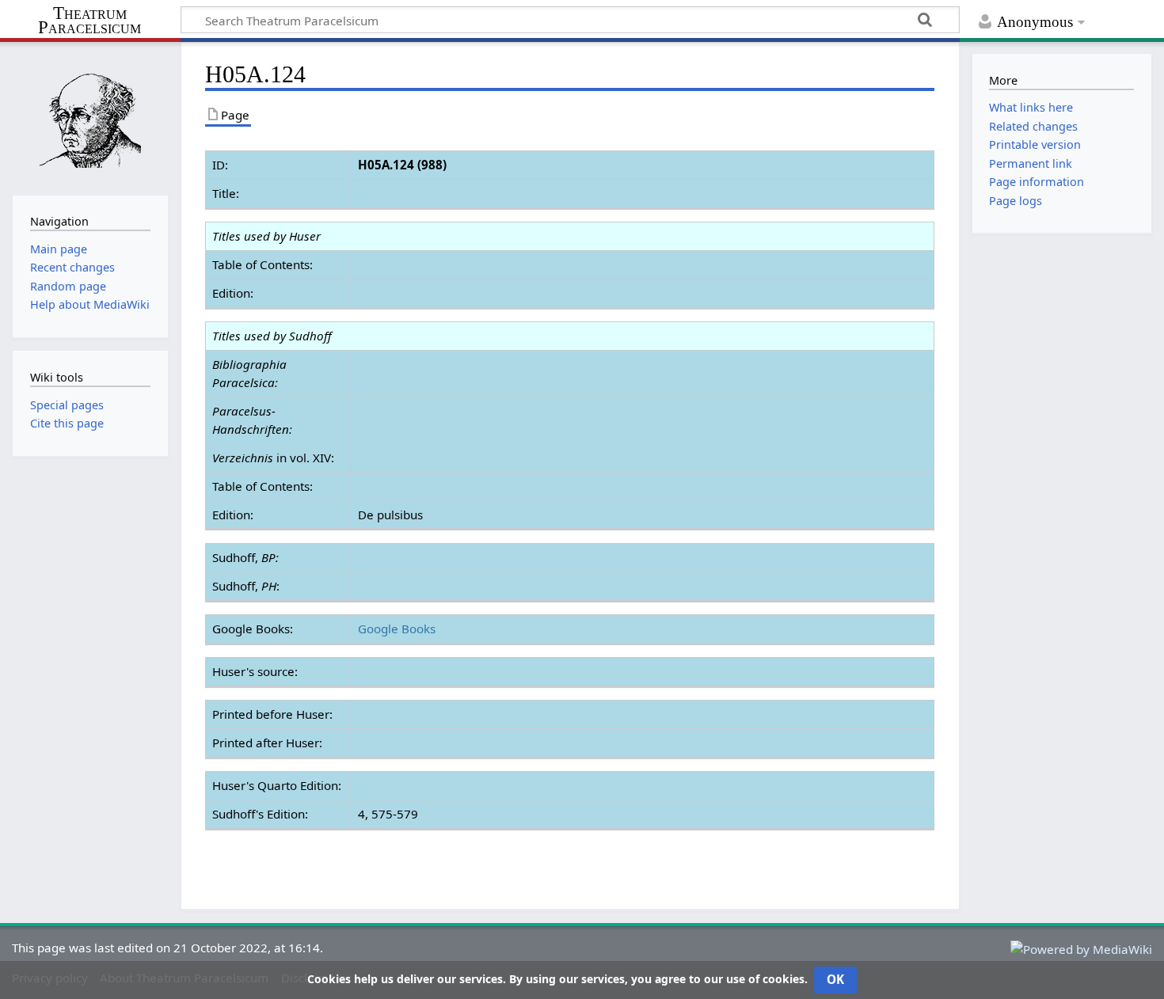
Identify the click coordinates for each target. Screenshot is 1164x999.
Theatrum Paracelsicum (89, 20)
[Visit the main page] (90, 117)
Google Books (397, 628)
